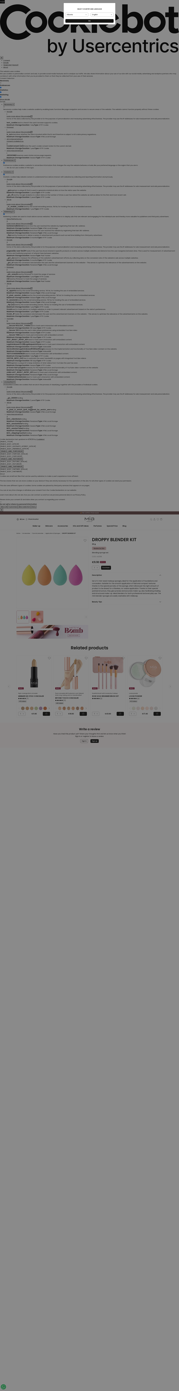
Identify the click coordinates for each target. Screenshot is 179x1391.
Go (89, 21)
